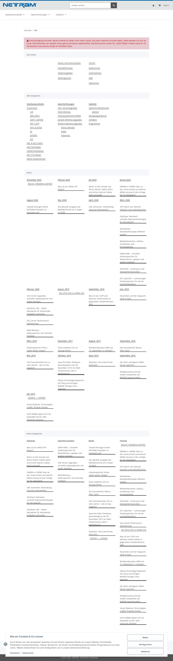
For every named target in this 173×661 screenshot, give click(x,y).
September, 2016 (127, 341)
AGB (91, 78)
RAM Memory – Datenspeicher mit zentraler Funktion (39, 333)
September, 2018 (96, 289)
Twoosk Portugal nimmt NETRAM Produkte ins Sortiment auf (37, 209)
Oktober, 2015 (64, 355)
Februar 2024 (64, 180)
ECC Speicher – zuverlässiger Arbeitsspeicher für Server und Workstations (133, 281)
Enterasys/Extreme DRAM (69, 115)
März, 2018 (32, 341)
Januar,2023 (125, 180)
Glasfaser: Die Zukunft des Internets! (101, 363)
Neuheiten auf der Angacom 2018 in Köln (133, 297)
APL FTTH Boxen (34, 155)
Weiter (145, 637)
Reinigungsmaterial (98, 115)
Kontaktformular (65, 68)
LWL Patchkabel (34, 147)
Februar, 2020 (33, 289)
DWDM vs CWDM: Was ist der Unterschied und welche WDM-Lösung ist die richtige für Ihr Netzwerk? (133, 190)
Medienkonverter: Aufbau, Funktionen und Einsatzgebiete (132, 244)
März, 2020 (125, 200)
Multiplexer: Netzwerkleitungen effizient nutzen (132, 231)
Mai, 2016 (31, 355)
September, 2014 (127, 355)
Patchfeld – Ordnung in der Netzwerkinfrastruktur (132, 270)
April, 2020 (94, 200)
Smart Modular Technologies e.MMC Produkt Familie (40, 406)
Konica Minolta (68, 127)
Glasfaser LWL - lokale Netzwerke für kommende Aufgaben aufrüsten (38, 311)
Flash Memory (64, 112)
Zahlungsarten (64, 78)
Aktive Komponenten (36, 158)
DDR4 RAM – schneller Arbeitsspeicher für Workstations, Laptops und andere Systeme (132, 257)
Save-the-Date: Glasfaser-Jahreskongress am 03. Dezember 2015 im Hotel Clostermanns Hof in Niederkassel (69, 368)
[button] (153, 5)
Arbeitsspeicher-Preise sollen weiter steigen (37, 349)
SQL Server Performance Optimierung (38, 322)
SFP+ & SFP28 (36, 127)
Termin (92, 63)
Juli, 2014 (31, 393)
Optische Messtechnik (99, 108)
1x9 (31, 112)
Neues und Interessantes (69, 63)
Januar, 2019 (63, 289)
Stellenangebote (65, 73)
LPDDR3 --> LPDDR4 (36, 397)
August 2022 (32, 200)
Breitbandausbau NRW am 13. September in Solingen (101, 349)
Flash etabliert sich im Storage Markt (68, 349)
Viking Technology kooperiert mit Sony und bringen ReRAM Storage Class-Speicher (71, 384)
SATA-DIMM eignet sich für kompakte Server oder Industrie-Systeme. (39, 417)
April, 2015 (94, 355)
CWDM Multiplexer (35, 151)
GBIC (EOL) (34, 115)
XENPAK (33, 135)
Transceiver (32, 108)
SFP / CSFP (34, 123)
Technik (123, 440)
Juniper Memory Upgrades (70, 119)
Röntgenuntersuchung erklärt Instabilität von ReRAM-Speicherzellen (130, 375)
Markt (91, 440)
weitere (95, 112)
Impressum (15, 653)
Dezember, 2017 (65, 341)
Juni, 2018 (124, 289)
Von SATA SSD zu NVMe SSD (71, 293)
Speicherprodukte (66, 440)
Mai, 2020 (62, 200)
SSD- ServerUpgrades (67, 108)
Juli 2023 (93, 180)
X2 (31, 131)
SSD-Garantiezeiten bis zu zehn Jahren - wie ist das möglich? (38, 365)
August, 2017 (95, 341)
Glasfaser (31, 440)
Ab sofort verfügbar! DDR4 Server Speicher (132, 363)
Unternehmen (95, 73)
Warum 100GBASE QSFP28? (40, 183)
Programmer (94, 123)
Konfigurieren (145, 644)
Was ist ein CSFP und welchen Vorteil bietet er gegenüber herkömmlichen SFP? (101, 300)
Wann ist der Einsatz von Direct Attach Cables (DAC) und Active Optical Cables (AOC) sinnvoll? (101, 190)
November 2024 (34, 180)
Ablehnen (145, 651)
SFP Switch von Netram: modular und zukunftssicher (133, 208)
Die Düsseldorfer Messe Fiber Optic (131, 349)
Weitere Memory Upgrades (70, 123)
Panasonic (65, 135)
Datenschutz (28, 653)
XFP (31, 139)
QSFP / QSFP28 (36, 119)
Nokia (63, 131)
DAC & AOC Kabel (35, 143)
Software (93, 119)
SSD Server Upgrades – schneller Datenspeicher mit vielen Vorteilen (39, 299)
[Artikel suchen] (114, 5)
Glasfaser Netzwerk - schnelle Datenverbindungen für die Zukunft (133, 219)
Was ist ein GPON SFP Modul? (67, 188)
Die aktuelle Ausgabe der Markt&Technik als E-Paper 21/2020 (70, 209)
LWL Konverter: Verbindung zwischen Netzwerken (101, 208)
